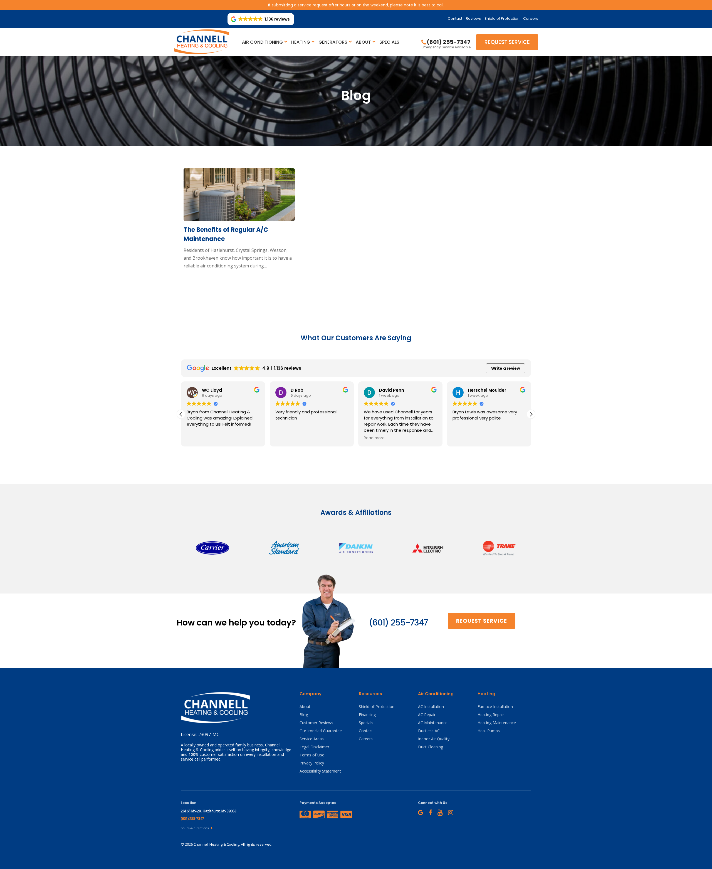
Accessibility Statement (320, 771)
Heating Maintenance (497, 722)
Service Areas (312, 738)
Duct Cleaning (430, 746)
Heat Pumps (489, 730)
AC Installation (431, 706)
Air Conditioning (262, 42)
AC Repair (427, 714)
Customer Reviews (316, 722)
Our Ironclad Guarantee (321, 730)
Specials (389, 42)
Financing (367, 714)
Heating (300, 42)
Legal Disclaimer (314, 746)
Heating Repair (491, 714)
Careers (530, 18)
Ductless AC (429, 730)
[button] (531, 414)
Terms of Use (312, 755)
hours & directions (195, 828)
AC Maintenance (433, 722)
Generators (332, 42)
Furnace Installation (495, 706)
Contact (455, 18)
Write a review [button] (505, 368)
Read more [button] (285, 438)
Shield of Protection (502, 18)
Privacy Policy (312, 763)
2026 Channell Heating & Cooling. (213, 844)
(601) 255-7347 (398, 623)
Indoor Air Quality (433, 738)
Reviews (473, 18)
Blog (304, 714)
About (363, 42)
